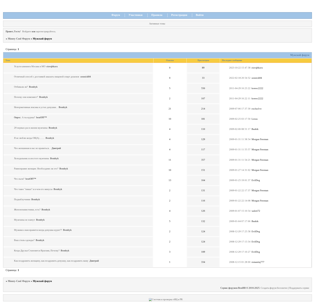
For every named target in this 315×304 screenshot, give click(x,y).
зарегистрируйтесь (45, 31)
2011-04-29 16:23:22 (239, 88)
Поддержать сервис (299, 288)
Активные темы (157, 23)
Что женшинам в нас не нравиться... (32, 148)
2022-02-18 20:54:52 (239, 78)
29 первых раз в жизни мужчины (31, 128)
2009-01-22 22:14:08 (239, 200)
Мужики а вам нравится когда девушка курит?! (38, 230)
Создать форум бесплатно (274, 288)
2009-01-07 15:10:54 (239, 211)
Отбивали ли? (21, 87)
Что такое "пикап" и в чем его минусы (33, 189)
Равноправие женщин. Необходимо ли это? (36, 168)
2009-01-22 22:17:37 (239, 190)
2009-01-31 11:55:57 (239, 149)
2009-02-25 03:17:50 (239, 119)
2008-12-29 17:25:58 (239, 231)
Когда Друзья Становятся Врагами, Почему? (37, 250)
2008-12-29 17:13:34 (239, 241)
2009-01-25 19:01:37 (239, 180)
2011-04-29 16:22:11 (239, 98)
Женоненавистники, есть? (27, 209)
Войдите (26, 31)
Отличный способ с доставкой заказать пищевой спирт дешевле (46, 76)
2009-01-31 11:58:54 (239, 139)
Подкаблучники (22, 199)
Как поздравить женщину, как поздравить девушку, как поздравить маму (51, 261)
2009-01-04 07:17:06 (239, 221)
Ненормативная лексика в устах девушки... (36, 107)
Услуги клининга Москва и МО (29, 66)
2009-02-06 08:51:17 (239, 129)
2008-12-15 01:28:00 (239, 262)
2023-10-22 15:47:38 (239, 67)
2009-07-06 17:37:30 (239, 108)
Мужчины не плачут (24, 220)
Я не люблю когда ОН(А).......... (29, 138)
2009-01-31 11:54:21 (239, 160)
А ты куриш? (28, 117)
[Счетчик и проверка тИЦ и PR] (166, 299)
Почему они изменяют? (26, 97)
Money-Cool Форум (19, 38)
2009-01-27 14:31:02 (239, 170)
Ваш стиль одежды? (24, 240)
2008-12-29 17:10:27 (239, 252)
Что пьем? (19, 179)
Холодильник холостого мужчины (31, 158)
